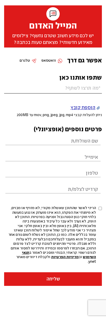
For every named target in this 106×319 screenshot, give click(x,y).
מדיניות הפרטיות (65, 257)
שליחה (53, 279)
